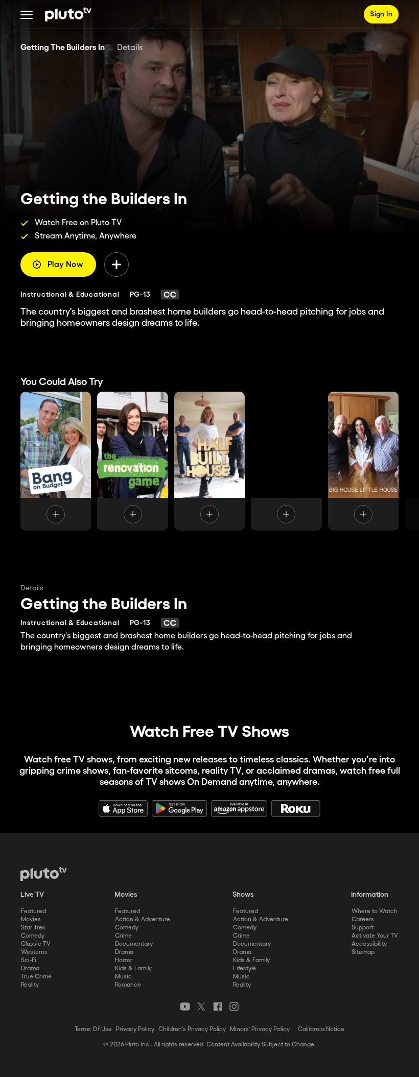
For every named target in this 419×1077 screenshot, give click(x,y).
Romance (128, 985)
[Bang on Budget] (55, 461)
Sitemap (363, 952)
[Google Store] (179, 808)
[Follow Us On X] (201, 1006)
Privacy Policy (135, 1029)
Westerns (34, 952)
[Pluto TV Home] (68, 14)
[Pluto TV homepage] (43, 873)
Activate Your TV (375, 935)
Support (363, 927)
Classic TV (36, 944)
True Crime (36, 976)
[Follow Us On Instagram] (234, 1006)
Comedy (32, 935)
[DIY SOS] (286, 461)
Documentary (134, 944)
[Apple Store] (123, 808)
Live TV (32, 895)
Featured (33, 911)
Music (123, 976)
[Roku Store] (295, 808)
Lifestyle (244, 968)
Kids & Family (133, 968)
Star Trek (33, 927)
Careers (363, 919)
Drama (30, 968)
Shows (243, 895)
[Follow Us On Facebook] (218, 1006)
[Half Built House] (209, 461)
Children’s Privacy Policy (192, 1029)
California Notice (321, 1029)
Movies (31, 919)
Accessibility (369, 944)
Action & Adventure (142, 919)
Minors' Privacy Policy (260, 1029)
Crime (123, 935)
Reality (30, 985)
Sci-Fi (28, 960)
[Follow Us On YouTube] (185, 1006)
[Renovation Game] (132, 461)
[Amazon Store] (239, 808)
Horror (123, 960)
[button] (26, 14)
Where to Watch (375, 911)
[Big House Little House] (363, 461)
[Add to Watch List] (116, 264)
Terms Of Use (93, 1029)
